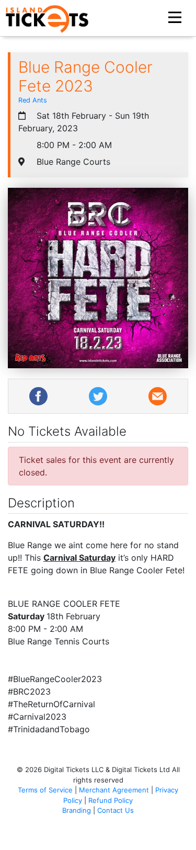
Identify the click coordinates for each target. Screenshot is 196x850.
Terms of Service (45, 790)
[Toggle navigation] (176, 17)
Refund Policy (110, 800)
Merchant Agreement (114, 790)
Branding (76, 810)
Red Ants (32, 100)
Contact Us (115, 810)
